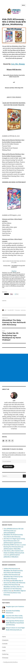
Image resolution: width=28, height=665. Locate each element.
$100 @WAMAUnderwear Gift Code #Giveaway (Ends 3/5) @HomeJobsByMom (13, 530)
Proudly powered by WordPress (10, 662)
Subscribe (8, 466)
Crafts (3, 650)
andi (5, 310)
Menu (23, 5)
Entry (13, 271)
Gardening (5, 654)
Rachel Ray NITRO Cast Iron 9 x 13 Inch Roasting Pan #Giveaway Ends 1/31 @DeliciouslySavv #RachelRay (15, 546)
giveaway (23, 310)
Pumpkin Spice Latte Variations (15, 606)
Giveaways (17, 310)
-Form (15, 271)
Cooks (4, 647)
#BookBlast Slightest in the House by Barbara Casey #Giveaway (15, 592)
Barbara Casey (8, 590)
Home (4, 636)
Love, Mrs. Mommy (18, 64)
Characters (5, 640)
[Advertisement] (14, 368)
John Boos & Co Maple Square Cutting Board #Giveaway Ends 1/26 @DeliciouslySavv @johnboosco (14, 540)
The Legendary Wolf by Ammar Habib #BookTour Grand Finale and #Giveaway (15, 622)
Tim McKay (7, 580)
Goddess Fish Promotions (11, 568)
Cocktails (4, 643)
